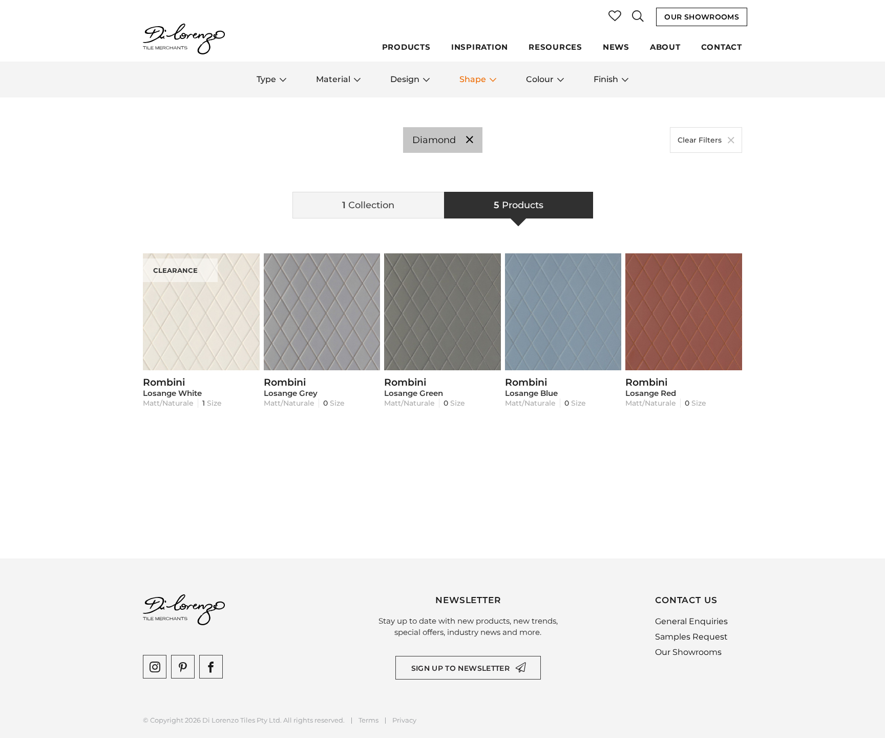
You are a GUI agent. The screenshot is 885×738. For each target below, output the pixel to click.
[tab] (368, 205)
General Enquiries (691, 621)
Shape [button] (472, 79)
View (201, 357)
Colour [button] (540, 79)
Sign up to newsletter (460, 668)
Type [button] (266, 79)
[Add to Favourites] (247, 266)
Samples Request (691, 637)
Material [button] (333, 79)
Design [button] (404, 79)
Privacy (404, 720)
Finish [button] (606, 79)
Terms (368, 720)
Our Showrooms (701, 17)
